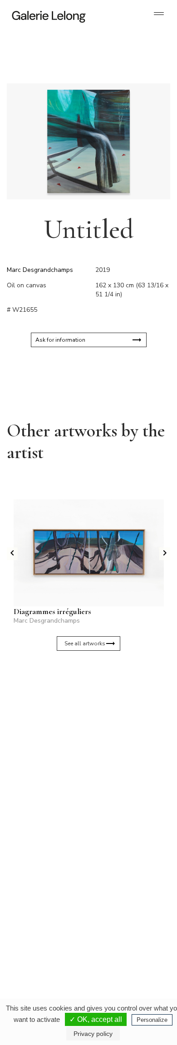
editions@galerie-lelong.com (125, 860)
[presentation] (12, 553)
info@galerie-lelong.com (41, 860)
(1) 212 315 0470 (123, 943)
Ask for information (60, 339)
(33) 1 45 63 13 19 (45, 853)
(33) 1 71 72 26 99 (45, 951)
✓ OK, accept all (95, 1019)
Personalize (152, 1019)
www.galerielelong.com (119, 958)
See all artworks (84, 643)
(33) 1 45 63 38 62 (124, 853)
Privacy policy (93, 1033)
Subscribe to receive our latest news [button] (81, 693)
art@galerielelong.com (119, 951)
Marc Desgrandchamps (40, 270)
